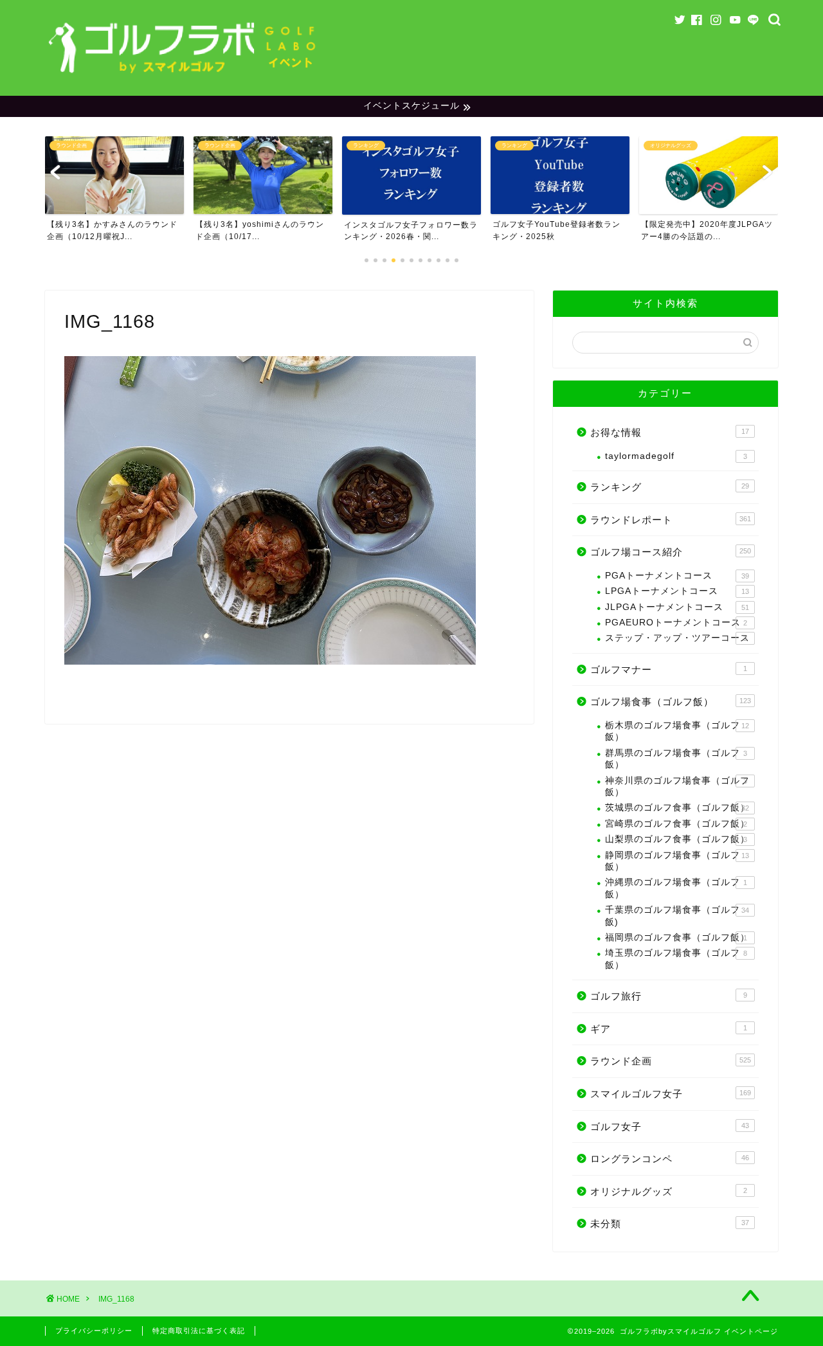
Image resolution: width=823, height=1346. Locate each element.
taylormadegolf (676, 456)
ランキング (669, 486)
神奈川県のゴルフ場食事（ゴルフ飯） (677, 786)
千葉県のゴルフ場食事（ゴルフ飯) (677, 915)
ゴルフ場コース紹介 (670, 551)
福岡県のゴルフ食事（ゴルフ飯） (677, 937)
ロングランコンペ (669, 1158)
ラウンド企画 (670, 1060)
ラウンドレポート (670, 519)
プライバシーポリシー (93, 1330)
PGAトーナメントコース (677, 575)
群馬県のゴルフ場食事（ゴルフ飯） (676, 758)
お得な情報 (669, 432)
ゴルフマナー (668, 669)
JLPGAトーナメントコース (677, 607)
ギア (668, 1028)
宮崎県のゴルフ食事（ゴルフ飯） (677, 824)
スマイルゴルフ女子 (670, 1093)
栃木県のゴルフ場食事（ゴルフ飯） (677, 731)
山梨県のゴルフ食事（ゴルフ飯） (677, 839)
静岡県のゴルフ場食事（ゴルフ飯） (677, 861)
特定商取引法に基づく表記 (198, 1330)
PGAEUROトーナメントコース (676, 622)
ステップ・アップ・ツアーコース (677, 638)
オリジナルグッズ (668, 1191)
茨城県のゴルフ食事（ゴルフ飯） (677, 807)
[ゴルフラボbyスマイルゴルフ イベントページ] (183, 76)
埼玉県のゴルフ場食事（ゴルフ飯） (676, 958)
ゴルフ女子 (669, 1126)
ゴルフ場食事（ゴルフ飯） (670, 701)
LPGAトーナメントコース (677, 591)
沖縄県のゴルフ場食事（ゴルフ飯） (676, 888)
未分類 (669, 1223)
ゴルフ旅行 (668, 996)
